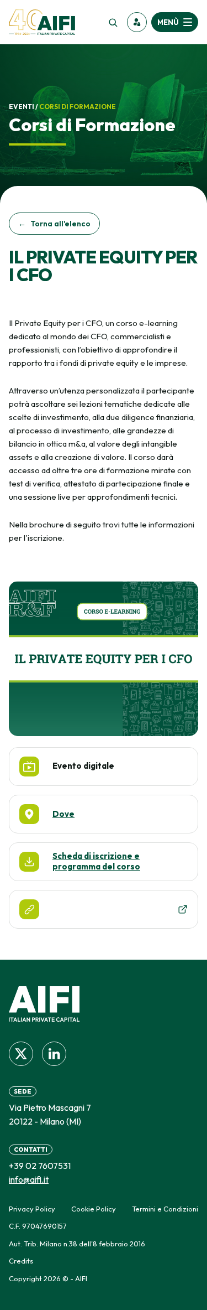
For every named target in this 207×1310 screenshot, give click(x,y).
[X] (21, 1054)
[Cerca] (113, 22)
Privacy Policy (32, 1208)
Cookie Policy (93, 1208)
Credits (21, 1260)
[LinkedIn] (54, 1054)
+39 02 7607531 (40, 1165)
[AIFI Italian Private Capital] (42, 22)
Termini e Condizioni (165, 1208)
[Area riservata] (137, 22)
